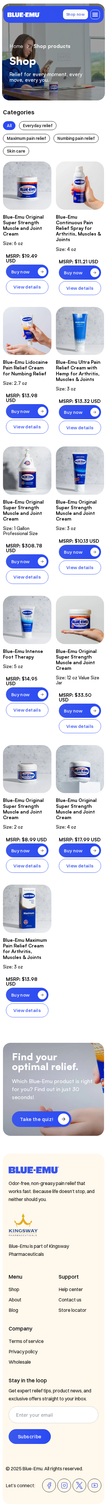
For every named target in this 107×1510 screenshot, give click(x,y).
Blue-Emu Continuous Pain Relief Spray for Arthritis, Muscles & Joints (78, 228)
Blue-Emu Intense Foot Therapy (23, 654)
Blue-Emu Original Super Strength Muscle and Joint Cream (23, 225)
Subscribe (30, 1436)
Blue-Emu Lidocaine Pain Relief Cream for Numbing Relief (25, 367)
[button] (95, 14)
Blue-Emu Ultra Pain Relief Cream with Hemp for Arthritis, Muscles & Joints (78, 370)
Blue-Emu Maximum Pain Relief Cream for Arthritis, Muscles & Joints (25, 948)
